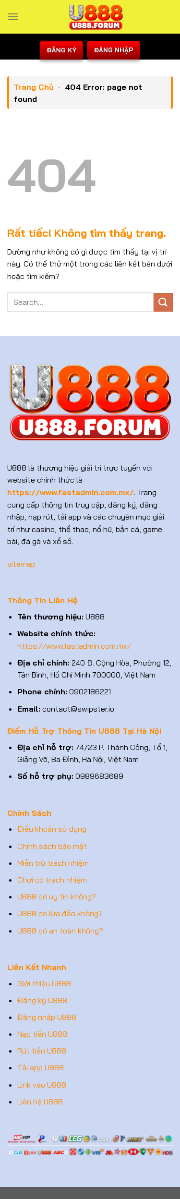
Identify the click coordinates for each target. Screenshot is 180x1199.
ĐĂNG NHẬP (113, 50)
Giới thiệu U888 (44, 983)
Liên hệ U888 (40, 1101)
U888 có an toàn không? (60, 930)
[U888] (96, 17)
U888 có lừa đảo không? (60, 913)
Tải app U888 (40, 1067)
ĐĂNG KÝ (61, 50)
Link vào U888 (41, 1085)
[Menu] (13, 16)
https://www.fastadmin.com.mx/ (74, 646)
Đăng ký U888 (42, 1000)
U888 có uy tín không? (56, 896)
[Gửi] (163, 302)
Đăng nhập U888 (46, 1017)
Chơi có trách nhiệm (52, 879)
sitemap (21, 564)
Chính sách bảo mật (52, 846)
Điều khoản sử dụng (51, 829)
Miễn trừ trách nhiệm (53, 863)
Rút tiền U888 (41, 1050)
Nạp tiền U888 (42, 1034)
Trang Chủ (34, 87)
